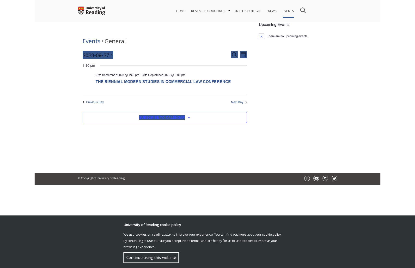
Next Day (237, 102)
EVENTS (288, 11)
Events (91, 41)
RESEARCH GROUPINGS (208, 11)
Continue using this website (151, 257)
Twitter (334, 178)
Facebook (307, 178)
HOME (180, 11)
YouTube (316, 178)
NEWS (272, 11)
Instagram (325, 178)
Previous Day (95, 102)
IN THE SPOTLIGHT (248, 11)
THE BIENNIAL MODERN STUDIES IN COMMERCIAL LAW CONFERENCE (163, 81)
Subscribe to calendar (162, 117)
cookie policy (271, 234)
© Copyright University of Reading (101, 178)
